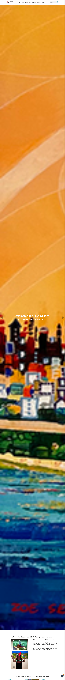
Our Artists (37, 2)
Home (20, 2)
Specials (33, 2)
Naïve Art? (26, 2)
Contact (43, 2)
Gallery (30, 2)
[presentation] (2, 317)
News (40, 2)
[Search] (57, 2)
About (23, 2)
